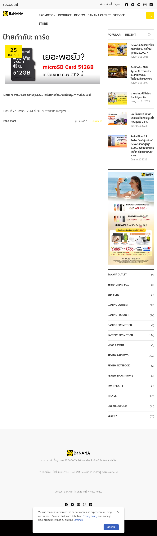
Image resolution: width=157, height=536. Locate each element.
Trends (112, 396)
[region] (131, 218)
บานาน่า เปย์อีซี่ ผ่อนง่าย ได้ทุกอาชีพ (141, 95)
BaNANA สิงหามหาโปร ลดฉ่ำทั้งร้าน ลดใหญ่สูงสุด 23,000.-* (142, 49)
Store (43, 23)
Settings (78, 520)
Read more (9, 120)
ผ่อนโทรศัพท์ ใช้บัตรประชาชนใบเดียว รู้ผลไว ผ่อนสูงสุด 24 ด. (142, 118)
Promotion (47, 15)
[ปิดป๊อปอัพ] (118, 511)
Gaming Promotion (120, 325)
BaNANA (82, 121)
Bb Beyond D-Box (118, 285)
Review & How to (118, 355)
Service (119, 15)
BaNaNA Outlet (117, 275)
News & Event (116, 345)
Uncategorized (117, 406)
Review (79, 15)
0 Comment (96, 121)
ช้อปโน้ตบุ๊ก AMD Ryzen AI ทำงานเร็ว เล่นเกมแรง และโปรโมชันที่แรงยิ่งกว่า (141, 73)
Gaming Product (118, 315)
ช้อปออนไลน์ (10, 4)
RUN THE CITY (115, 386)
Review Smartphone (120, 376)
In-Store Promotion (120, 335)
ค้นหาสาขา (80, 491)
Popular (114, 34)
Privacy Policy (94, 491)
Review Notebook (119, 366)
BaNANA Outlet (99, 15)
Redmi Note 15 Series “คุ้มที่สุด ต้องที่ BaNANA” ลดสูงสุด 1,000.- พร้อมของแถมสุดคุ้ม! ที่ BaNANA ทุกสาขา (142, 146)
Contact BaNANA (64, 491)
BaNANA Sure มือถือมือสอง (85, 472)
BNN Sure (113, 295)
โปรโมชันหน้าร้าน (61, 472)
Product (64, 15)
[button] (131, 218)
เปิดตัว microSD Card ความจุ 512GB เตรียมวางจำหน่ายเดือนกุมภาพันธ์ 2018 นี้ (47, 95)
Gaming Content (118, 305)
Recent (130, 34)
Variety (112, 416)
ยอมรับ (111, 527)
